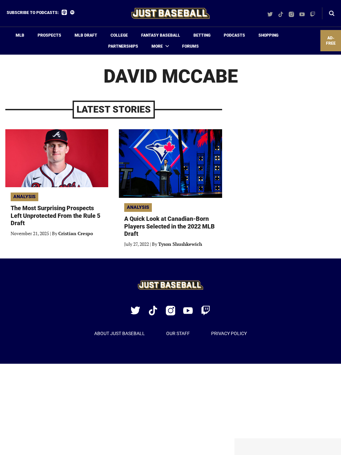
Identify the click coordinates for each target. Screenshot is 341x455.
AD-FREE (331, 41)
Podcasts (234, 35)
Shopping (268, 35)
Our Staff (178, 333)
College (119, 35)
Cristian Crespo (75, 233)
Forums (190, 46)
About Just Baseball (119, 333)
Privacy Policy (229, 333)
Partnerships (123, 46)
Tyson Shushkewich (180, 244)
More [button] (157, 46)
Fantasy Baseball (160, 35)
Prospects (49, 35)
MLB (20, 35)
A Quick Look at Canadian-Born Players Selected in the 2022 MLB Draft (169, 226)
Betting (201, 35)
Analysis (24, 196)
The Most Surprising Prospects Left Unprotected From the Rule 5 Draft (55, 216)
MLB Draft (86, 35)
